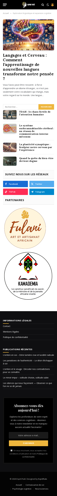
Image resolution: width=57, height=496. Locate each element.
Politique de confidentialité (15, 337)
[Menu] (5, 4)
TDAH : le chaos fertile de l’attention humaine (34, 113)
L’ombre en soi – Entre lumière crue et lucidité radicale (28, 355)
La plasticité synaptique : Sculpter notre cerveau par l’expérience (35, 147)
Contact (6, 326)
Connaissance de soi (35, 485)
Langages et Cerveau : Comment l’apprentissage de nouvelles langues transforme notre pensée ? (28, 67)
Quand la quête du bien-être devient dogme (36, 159)
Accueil (19, 485)
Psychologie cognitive (42, 22)
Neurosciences (41, 488)
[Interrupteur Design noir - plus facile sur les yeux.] (48, 4)
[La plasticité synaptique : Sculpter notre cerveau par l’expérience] (10, 147)
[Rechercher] (43, 4)
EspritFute (42, 479)
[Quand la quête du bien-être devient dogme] (10, 161)
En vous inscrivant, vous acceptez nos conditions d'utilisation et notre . (29, 453)
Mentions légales (11, 331)
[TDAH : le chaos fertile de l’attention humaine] (10, 114)
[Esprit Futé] (28, 4)
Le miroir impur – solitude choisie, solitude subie (26, 377)
